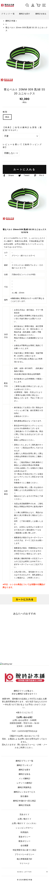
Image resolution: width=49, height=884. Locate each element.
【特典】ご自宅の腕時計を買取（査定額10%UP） (22, 128)
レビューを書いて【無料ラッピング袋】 (22, 145)
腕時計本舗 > (11, 21)
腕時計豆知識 (24, 805)
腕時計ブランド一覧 (24, 761)
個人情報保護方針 (24, 859)
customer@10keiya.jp (27, 731)
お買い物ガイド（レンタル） (24, 823)
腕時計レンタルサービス (24, 792)
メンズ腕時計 (24, 778)
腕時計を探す (24, 770)
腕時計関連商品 (24, 787)
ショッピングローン (24, 828)
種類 (5, 112)
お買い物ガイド (24, 819)
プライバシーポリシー (24, 854)
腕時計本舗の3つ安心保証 (24, 801)
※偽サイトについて (24, 712)
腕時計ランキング (24, 765)
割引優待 (24, 796)
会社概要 (24, 845)
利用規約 (24, 832)
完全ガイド (24, 814)
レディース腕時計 (24, 783)
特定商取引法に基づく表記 (24, 850)
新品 (7, 117)
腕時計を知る (24, 774)
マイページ (24, 863)
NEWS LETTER (24, 872)
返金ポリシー (24, 837)
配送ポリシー (24, 841)
